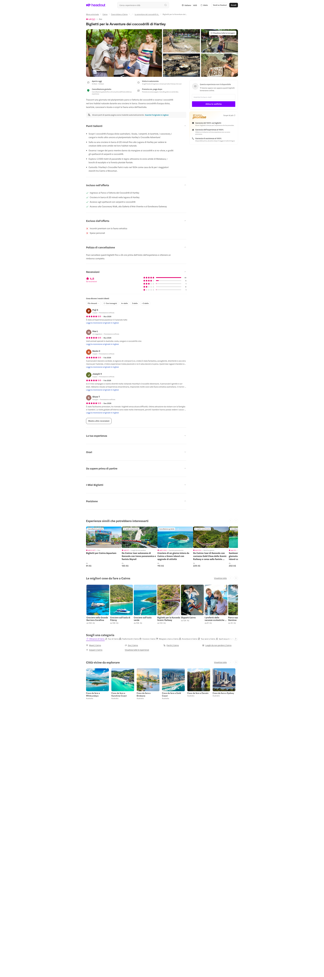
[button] (124, 53)
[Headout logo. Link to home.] (95, 5)
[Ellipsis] (131, 15)
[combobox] (143, 5)
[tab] (95, 639)
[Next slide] (236, 578)
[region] (104, 537)
